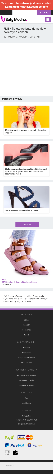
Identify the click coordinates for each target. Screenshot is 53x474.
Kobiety (26, 325)
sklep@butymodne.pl (26, 424)
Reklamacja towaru (26, 385)
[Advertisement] (26, 69)
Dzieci (26, 320)
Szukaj (44, 12)
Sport (26, 335)
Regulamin (26, 352)
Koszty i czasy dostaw (26, 375)
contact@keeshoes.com (32, 6)
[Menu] (48, 19)
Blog (26, 398)
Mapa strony (26, 362)
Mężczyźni (26, 330)
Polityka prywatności (26, 357)
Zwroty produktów (26, 380)
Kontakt (26, 347)
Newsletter (26, 416)
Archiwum (26, 403)
